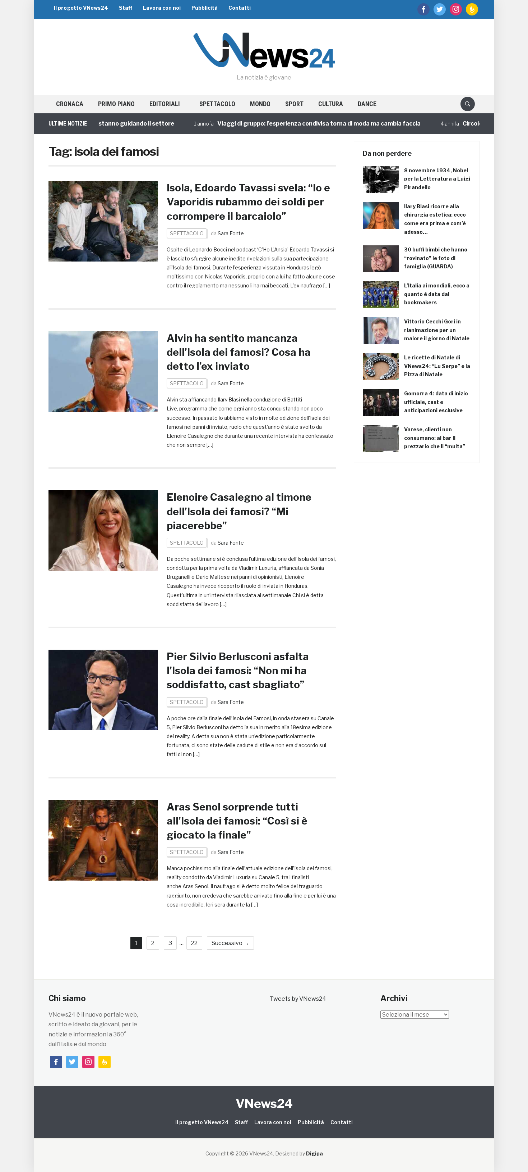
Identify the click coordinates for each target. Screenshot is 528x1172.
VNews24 (264, 1103)
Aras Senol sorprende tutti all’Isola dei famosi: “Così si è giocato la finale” (237, 821)
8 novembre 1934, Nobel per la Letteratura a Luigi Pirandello (437, 179)
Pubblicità (204, 8)
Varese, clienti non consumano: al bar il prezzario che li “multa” (434, 438)
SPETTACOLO (217, 104)
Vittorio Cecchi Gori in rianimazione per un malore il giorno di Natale (436, 330)
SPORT (294, 104)
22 (194, 943)
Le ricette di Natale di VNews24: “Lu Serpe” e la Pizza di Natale (437, 366)
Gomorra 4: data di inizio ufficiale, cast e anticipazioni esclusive (436, 402)
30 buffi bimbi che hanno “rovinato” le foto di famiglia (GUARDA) (435, 258)
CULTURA (330, 104)
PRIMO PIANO (116, 104)
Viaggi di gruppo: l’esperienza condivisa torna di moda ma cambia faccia (291, 123)
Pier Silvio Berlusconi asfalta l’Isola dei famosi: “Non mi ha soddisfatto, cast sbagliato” (238, 670)
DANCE (367, 104)
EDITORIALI (164, 104)
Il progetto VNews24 (81, 8)
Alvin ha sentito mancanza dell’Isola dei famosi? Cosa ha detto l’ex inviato (239, 352)
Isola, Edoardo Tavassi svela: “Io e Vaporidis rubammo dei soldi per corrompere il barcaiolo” (248, 202)
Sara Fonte (231, 233)
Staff (125, 8)
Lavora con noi (162, 8)
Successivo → (230, 943)
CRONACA (69, 104)
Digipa (314, 1153)
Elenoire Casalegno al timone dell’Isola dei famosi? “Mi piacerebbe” (239, 511)
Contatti (239, 8)
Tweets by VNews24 (298, 998)
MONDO (260, 104)
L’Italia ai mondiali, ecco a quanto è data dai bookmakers (436, 294)
